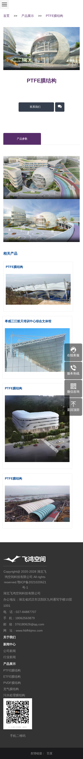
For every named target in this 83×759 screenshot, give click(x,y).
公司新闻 (9, 651)
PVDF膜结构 (12, 683)
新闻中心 (9, 644)
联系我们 (35, 106)
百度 (49, 753)
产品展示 (27, 16)
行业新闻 (9, 657)
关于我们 (9, 637)
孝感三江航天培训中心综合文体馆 (28, 321)
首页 (6, 16)
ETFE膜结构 (12, 676)
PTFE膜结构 (54, 16)
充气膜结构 (11, 689)
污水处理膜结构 (14, 695)
